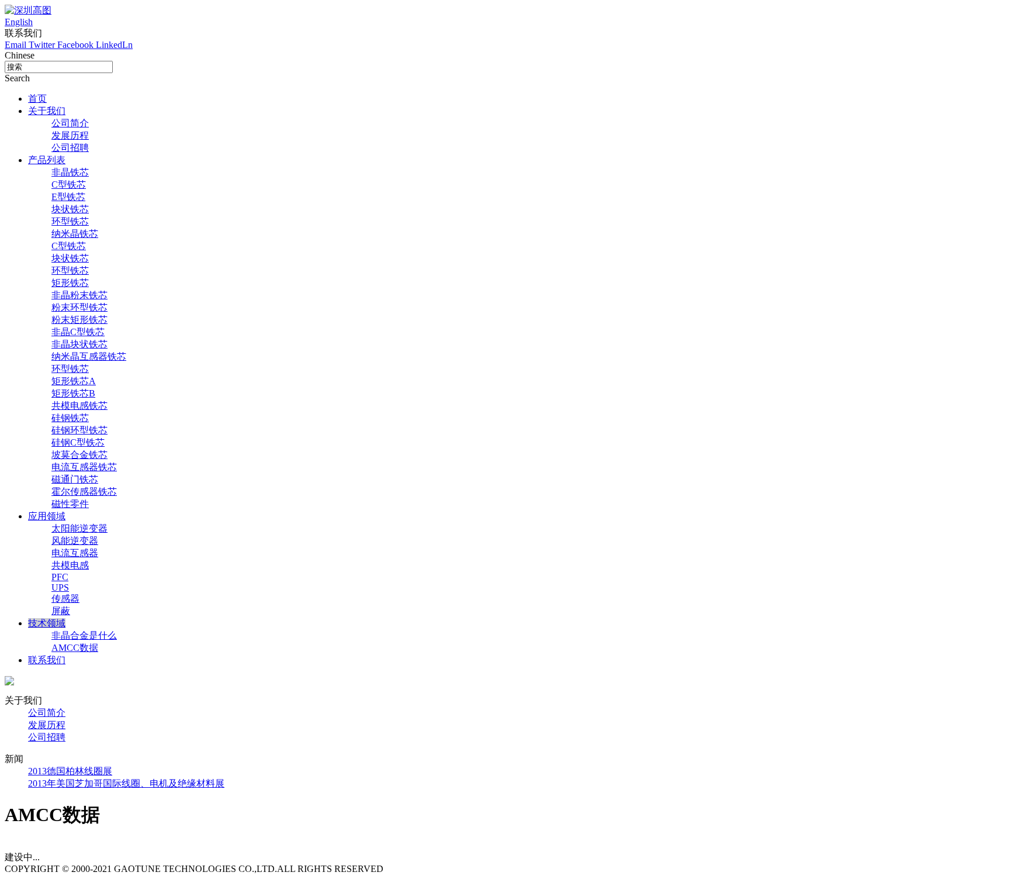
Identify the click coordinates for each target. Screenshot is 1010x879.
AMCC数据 (74, 648)
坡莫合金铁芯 (79, 455)
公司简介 (70, 123)
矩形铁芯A (73, 381)
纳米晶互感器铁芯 (88, 356)
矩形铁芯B (73, 393)
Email (17, 45)
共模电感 (70, 565)
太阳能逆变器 (79, 528)
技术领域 (46, 623)
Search (17, 78)
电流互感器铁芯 (84, 467)
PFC (59, 577)
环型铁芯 (70, 221)
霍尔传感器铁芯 (84, 492)
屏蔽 (60, 611)
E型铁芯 (68, 197)
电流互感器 (74, 553)
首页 (37, 99)
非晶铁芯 (70, 172)
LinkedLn (114, 45)
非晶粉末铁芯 (79, 295)
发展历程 (70, 135)
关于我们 (46, 111)
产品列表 (46, 160)
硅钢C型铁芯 (78, 442)
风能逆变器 (74, 541)
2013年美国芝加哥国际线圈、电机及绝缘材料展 (126, 783)
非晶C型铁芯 (78, 332)
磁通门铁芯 (74, 479)
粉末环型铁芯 (79, 307)
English (19, 22)
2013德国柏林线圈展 (70, 771)
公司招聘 (70, 148)
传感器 (65, 599)
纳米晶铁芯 (74, 234)
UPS (60, 587)
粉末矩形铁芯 (79, 320)
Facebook (76, 45)
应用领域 (46, 516)
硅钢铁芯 (70, 418)
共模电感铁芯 (79, 406)
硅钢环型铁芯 (79, 430)
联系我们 (46, 660)
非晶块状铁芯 (79, 344)
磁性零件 (70, 504)
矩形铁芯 (70, 283)
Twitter (43, 45)
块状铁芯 (70, 209)
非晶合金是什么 (84, 635)
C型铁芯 (68, 184)
